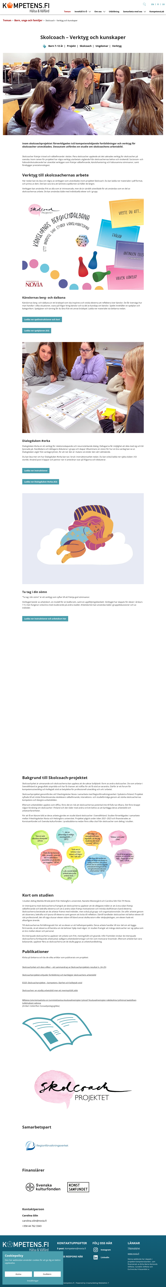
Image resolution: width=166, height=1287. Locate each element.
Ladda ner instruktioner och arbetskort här (45, 618)
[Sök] (144, 4)
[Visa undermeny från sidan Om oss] (104, 11)
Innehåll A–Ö (81, 11)
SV (163, 4)
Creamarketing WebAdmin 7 (97, 1283)
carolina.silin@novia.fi (34, 1220)
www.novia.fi (133, 1253)
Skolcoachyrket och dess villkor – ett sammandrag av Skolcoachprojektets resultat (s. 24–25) (64, 967)
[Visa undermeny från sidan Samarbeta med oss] (145, 11)
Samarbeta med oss (132, 11)
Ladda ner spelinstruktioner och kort (42, 319)
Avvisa (18, 1274)
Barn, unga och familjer (28, 20)
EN (152, 4)
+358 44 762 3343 (31, 1226)
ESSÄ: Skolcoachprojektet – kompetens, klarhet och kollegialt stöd (52, 982)
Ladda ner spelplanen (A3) (36, 330)
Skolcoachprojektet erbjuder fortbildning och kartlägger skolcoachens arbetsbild (59, 975)
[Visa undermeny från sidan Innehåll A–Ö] (89, 11)
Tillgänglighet (134, 1248)
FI (158, 4)
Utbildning (114, 11)
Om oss (98, 11)
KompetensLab (156, 11)
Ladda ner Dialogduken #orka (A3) (40, 481)
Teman (67, 11)
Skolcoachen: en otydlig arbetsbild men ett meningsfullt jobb (50, 990)
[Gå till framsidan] (26, 7)
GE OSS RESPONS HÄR (70, 1256)
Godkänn (47, 1274)
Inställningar (33, 1280)
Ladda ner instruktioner (36, 470)
